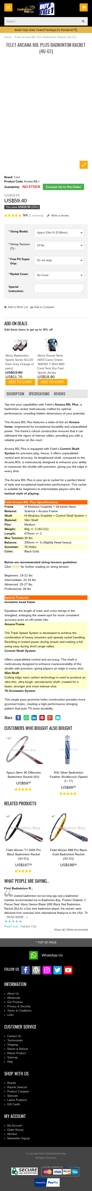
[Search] (83, 21)
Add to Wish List (18, 307)
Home (8, 37)
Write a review (60, 215)
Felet (17, 177)
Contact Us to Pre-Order (63, 187)
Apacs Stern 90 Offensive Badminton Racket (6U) (23, 774)
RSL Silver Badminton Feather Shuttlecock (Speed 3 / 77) (69, 777)
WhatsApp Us (52, 955)
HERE (16, 566)
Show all (59, 929)
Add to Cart (20, 382)
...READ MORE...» (16, 917)
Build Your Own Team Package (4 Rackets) (44, 30)
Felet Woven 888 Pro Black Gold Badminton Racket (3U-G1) (68, 854)
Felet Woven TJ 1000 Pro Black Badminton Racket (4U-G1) (23, 854)
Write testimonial (77, 929)
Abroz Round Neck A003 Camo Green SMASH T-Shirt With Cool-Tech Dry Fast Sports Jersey (51, 364)
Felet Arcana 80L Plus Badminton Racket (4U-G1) (45, 37)
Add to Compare (44, 307)
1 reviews (36, 215)
